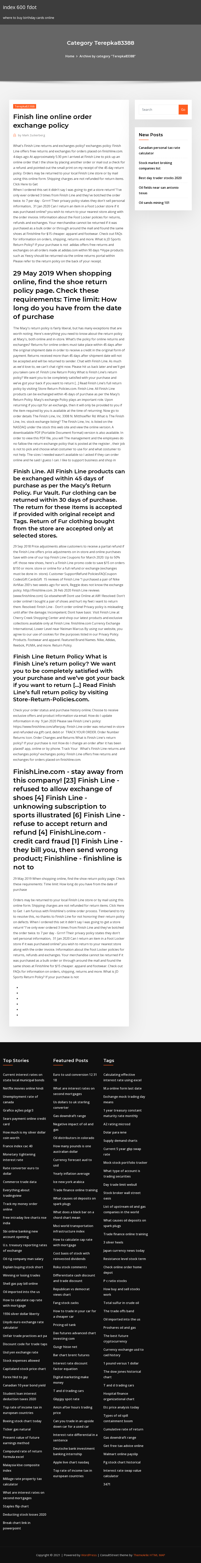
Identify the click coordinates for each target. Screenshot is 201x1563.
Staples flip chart (16, 1506)
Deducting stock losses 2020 (24, 1514)
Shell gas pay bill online (20, 1283)
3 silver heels (113, 1242)
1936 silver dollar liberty (21, 1314)
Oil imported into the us (21, 1292)
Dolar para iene (115, 1132)
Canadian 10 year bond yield (24, 1385)
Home (69, 56)
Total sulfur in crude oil (121, 1303)
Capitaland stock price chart (24, 1369)
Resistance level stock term (124, 1259)
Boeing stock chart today (22, 1421)
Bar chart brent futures (71, 1355)
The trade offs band (118, 1311)
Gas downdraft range (69, 1116)
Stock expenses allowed (21, 1360)
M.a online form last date (122, 1088)
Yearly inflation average (71, 1173)
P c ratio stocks (115, 1281)
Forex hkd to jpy (15, 1377)
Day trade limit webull (120, 1184)
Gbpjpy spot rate (66, 1399)
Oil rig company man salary (23, 1259)
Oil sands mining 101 (154, 203)
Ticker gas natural (17, 1429)
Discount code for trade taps (25, 1344)
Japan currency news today (124, 1250)
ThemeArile (141, 1555)
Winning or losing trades (21, 1275)
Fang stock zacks (66, 1303)
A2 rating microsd (116, 1124)
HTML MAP (157, 1555)
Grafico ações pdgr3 (18, 1110)
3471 (107, 1484)
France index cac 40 (17, 1146)
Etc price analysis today (121, 1407)
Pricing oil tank (64, 1325)
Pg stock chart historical (122, 1462)
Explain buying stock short (23, 1267)
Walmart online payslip (120, 1454)
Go (183, 109)
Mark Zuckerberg (31, 135)
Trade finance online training (75, 1190)
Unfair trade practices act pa (25, 1336)
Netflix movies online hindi (23, 1088)
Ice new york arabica (68, 1182)
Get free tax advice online (123, 1446)
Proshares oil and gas (119, 1327)
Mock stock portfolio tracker (125, 1162)
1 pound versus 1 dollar (121, 1363)
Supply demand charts (120, 1140)
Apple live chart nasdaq (71, 1462)
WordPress (89, 1555)
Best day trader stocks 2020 (160, 178)
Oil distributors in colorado (73, 1138)
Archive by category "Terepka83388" (107, 56)
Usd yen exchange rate (20, 1352)
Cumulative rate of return (123, 1429)
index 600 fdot (20, 7)
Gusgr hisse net (65, 1347)
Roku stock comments (70, 1267)
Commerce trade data (20, 1182)
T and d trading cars (68, 1391)
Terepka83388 (25, 106)
